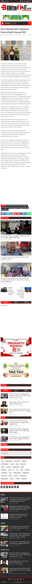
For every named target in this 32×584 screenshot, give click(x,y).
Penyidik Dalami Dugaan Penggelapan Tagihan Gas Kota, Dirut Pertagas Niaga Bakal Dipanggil (15, 236)
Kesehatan (14, 205)
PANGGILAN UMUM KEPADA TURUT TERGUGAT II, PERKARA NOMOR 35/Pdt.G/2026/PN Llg (18, 516)
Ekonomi (8, 205)
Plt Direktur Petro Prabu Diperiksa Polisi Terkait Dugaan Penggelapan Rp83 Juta (15, 257)
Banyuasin (17, 461)
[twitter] (22, 1)
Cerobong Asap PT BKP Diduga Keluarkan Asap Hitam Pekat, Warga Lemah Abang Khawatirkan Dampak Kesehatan (20, 535)
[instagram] (30, 1)
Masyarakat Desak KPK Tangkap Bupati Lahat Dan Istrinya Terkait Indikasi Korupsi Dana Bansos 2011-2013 (20, 395)
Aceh (2, 461)
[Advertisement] (16, 186)
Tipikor (18, 478)
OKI (17, 470)
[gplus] (25, 1)
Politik (16, 475)
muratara (24, 478)
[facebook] (20, 1)
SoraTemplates (10, 582)
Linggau (8, 467)
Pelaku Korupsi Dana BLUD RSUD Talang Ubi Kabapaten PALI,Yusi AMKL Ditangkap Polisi (19, 411)
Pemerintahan (17, 472)
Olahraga (27, 470)
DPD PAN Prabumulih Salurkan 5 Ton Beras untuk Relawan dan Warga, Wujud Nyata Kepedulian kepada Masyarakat (20, 499)
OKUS (21, 470)
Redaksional (5, 209)
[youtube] (27, 1)
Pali (10, 472)
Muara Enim (16, 467)
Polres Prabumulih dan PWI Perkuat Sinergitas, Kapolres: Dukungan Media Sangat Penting (18, 422)
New (26, 205)
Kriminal (21, 205)
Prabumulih (25, 207)
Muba (22, 467)
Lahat (2, 467)
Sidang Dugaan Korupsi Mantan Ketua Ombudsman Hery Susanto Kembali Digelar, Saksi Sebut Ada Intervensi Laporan (20, 507)
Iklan (17, 464)
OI (13, 470)
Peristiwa (18, 207)
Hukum (12, 464)
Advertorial (9, 461)
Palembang (4, 472)
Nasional (3, 470)
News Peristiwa (10, 207)
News (3, 207)
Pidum (10, 475)
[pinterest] (29, 1)
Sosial (11, 478)
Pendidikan (26, 472)
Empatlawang (4, 464)
